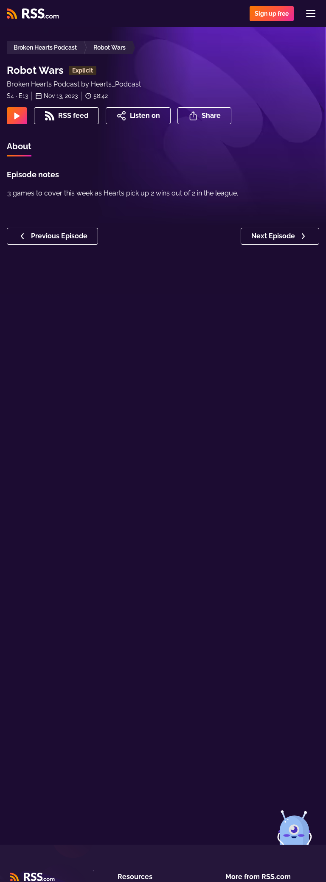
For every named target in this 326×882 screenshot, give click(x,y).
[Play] (17, 115)
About (19, 146)
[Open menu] (310, 13)
